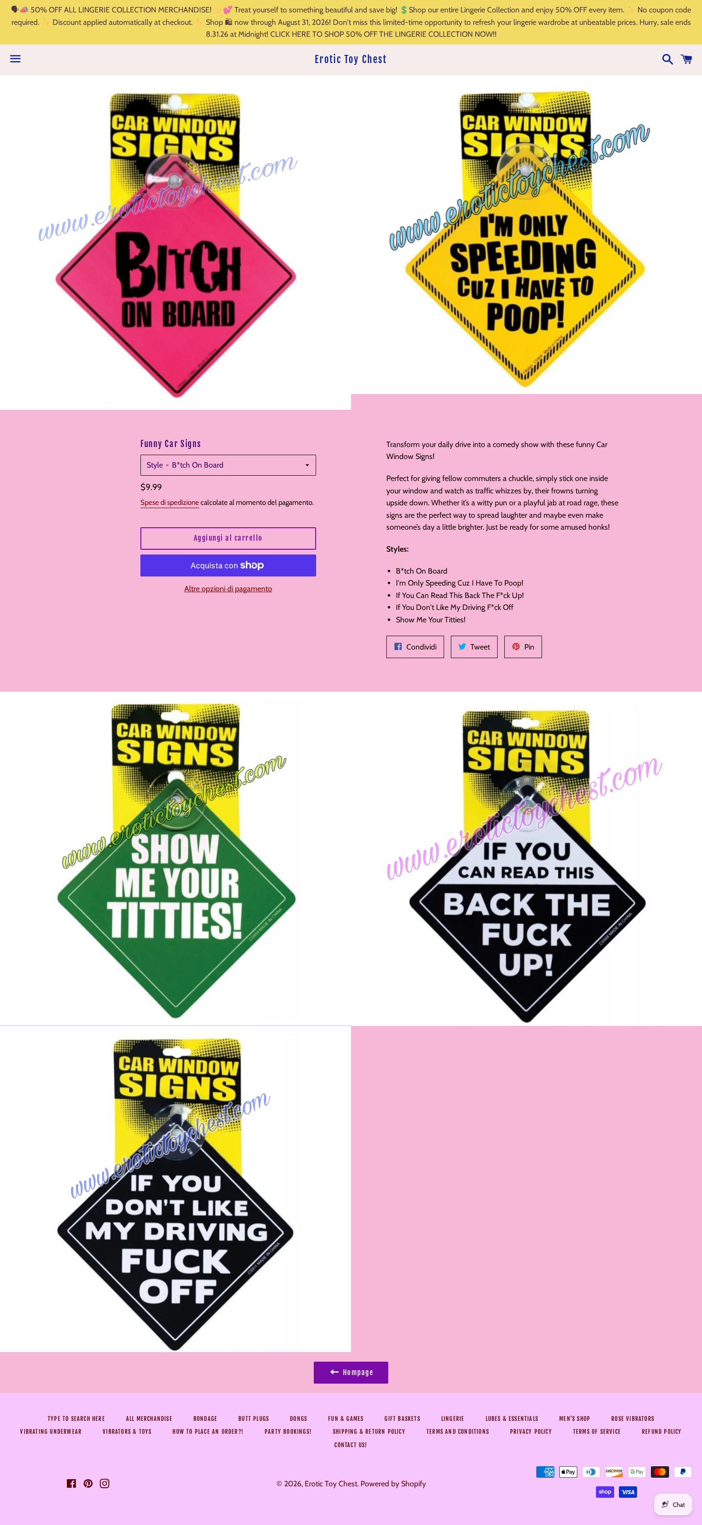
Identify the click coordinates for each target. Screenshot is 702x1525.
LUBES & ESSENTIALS (512, 1418)
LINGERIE (453, 1418)
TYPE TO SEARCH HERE (76, 1418)
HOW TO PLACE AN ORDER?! (208, 1431)
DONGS (298, 1418)
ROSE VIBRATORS (632, 1418)
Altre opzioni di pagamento (228, 588)
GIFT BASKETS (402, 1418)
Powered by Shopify (393, 1483)
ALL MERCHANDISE (149, 1418)
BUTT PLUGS (253, 1418)
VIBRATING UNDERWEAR (51, 1431)
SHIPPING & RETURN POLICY (369, 1431)
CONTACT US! (350, 1445)
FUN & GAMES (345, 1418)
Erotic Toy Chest (351, 59)
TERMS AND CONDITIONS (457, 1431)
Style (155, 464)
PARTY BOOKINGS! (288, 1431)
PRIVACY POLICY (531, 1431)
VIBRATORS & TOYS (127, 1431)
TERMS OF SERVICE (597, 1431)
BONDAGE (205, 1418)
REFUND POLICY (662, 1431)
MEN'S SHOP (574, 1418)
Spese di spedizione (169, 502)
